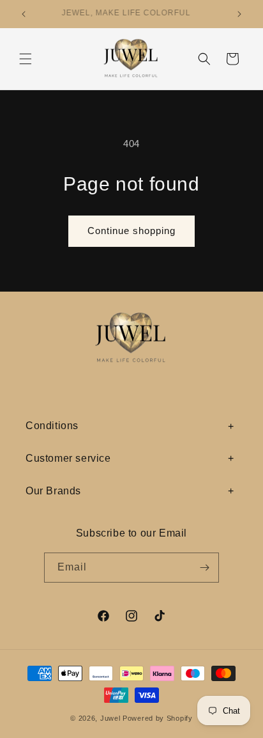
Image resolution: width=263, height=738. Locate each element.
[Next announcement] (239, 14)
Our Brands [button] (53, 490)
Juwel (110, 718)
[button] (25, 59)
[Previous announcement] (24, 14)
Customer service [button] (68, 458)
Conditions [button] (52, 425)
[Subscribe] (204, 568)
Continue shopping (131, 230)
